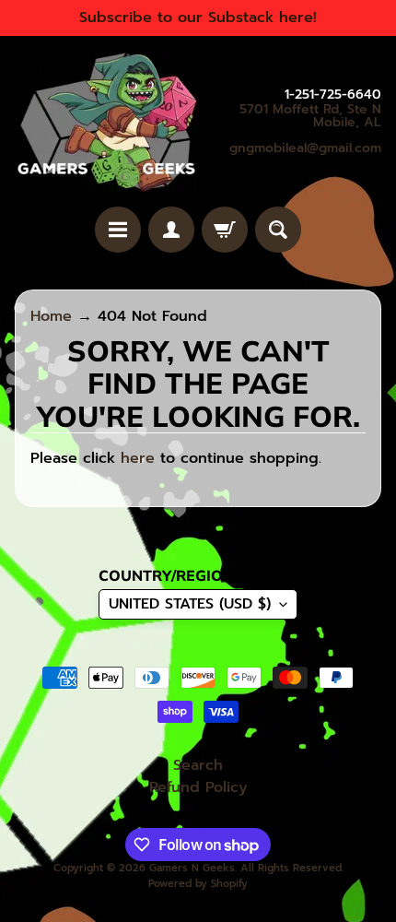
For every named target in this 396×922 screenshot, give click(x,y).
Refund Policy (198, 787)
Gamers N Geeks (192, 868)
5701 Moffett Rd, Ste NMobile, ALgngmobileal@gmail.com (305, 129)
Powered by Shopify (198, 884)
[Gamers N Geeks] (106, 121)
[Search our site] (278, 230)
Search (198, 765)
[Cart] (225, 230)
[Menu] (118, 230)
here (138, 458)
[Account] (171, 230)
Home (51, 316)
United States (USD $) (190, 604)
